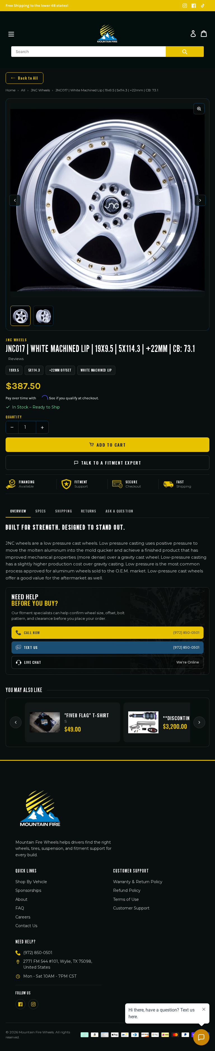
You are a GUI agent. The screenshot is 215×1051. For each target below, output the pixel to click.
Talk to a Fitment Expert (111, 463)
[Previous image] (14, 200)
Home (10, 90)
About (21, 899)
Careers (22, 917)
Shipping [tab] (63, 511)
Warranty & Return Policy (137, 881)
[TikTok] (202, 5)
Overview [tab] (18, 511)
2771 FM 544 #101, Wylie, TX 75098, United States (57, 964)
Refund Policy (127, 890)
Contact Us (26, 925)
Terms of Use (126, 899)
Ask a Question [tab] (120, 511)
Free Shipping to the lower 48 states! (37, 5)
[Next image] (200, 200)
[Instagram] (185, 5)
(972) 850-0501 (37, 952)
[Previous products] (16, 722)
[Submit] (185, 51)
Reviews (16, 358)
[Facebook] (193, 5)
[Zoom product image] (199, 108)
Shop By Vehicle (31, 881)
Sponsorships (28, 890)
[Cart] (203, 33)
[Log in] (193, 33)
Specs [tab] (40, 511)
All (23, 90)
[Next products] (199, 722)
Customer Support (131, 908)
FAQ (19, 908)
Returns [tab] (88, 511)
